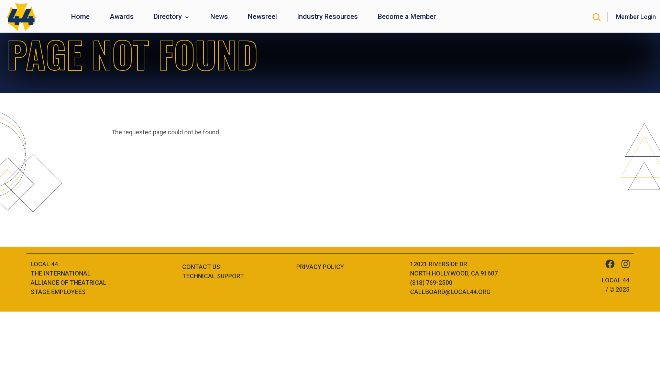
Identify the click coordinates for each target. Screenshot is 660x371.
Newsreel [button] (262, 16)
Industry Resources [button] (327, 16)
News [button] (219, 16)
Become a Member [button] (407, 16)
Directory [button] (169, 16)
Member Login (636, 16)
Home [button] (80, 16)
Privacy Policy (320, 266)
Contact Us (201, 266)
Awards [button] (122, 16)
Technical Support (213, 276)
